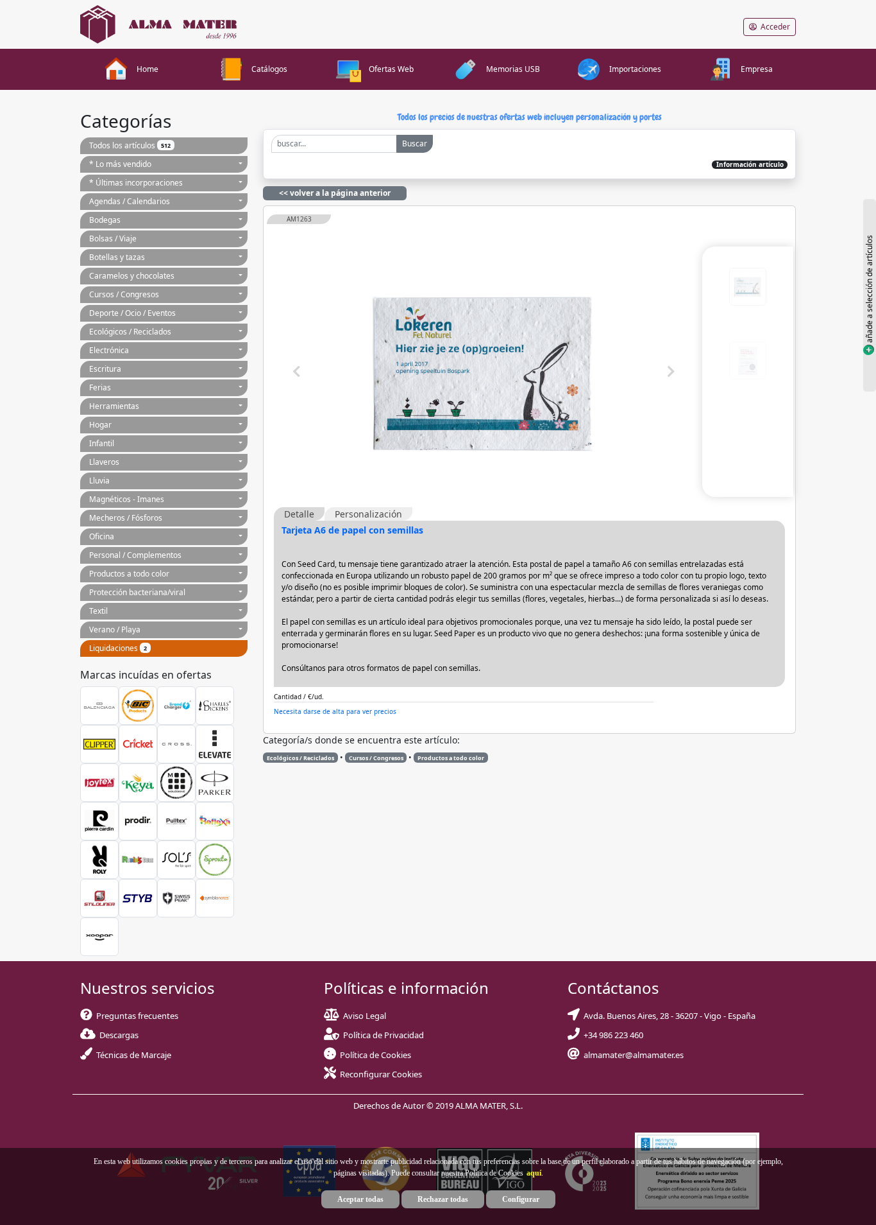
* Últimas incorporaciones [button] (136, 182)
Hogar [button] (100, 424)
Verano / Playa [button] (114, 629)
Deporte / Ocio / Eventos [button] (132, 313)
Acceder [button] (773, 26)
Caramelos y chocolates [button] (131, 275)
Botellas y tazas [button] (117, 257)
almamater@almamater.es (632, 1055)
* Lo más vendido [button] (120, 164)
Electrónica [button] (109, 350)
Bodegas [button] (105, 219)
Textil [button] (98, 610)
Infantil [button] (101, 443)
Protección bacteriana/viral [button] (137, 592)
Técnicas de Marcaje (131, 1055)
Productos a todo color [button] (129, 573)
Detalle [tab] (299, 514)
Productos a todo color (450, 758)
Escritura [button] (105, 368)
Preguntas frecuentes (135, 1015)
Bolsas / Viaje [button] (113, 238)
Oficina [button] (101, 536)
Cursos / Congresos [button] (124, 294)
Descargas (117, 1035)
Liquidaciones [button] (118, 648)
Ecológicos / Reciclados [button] (130, 331)
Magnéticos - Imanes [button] (126, 499)
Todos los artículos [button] (130, 145)
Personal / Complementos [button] (135, 555)
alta (411, 711)
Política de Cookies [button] (375, 1055)
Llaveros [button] (104, 461)
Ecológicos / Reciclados (300, 758)
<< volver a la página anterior (335, 192)
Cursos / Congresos (376, 758)
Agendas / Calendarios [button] (129, 201)
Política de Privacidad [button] (383, 1035)
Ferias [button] (100, 387)
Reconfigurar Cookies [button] (381, 1074)
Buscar (414, 143)
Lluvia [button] (99, 480)
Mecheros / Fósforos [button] (125, 517)
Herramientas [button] (114, 406)
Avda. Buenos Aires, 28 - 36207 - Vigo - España (667, 1015)
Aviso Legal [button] (364, 1015)
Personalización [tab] (368, 514)
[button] (532, 1173)
